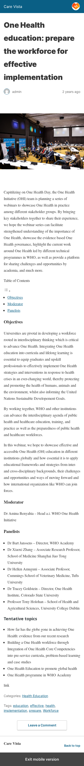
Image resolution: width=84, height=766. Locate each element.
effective (37, 706)
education (20, 706)
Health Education (35, 696)
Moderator (15, 303)
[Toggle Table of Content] (7, 290)
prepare (35, 710)
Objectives (15, 297)
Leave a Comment (42, 725)
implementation (15, 710)
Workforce (51, 710)
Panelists (13, 310)
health (50, 706)
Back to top (72, 745)
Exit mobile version (42, 759)
